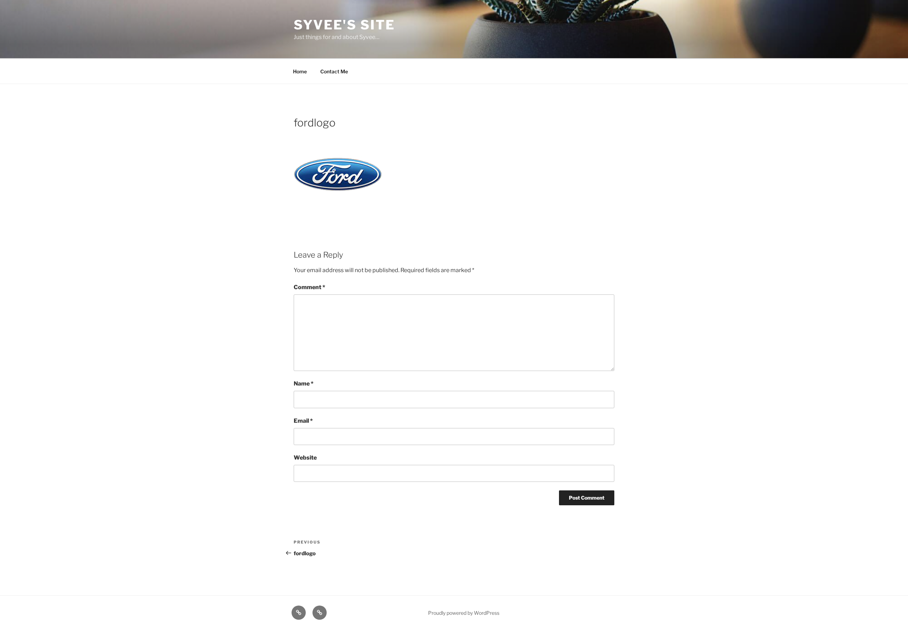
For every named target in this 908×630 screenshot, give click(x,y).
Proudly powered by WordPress (463, 613)
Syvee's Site (344, 25)
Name (304, 383)
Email (303, 420)
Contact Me (334, 71)
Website (305, 457)
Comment (309, 287)
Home (300, 71)
